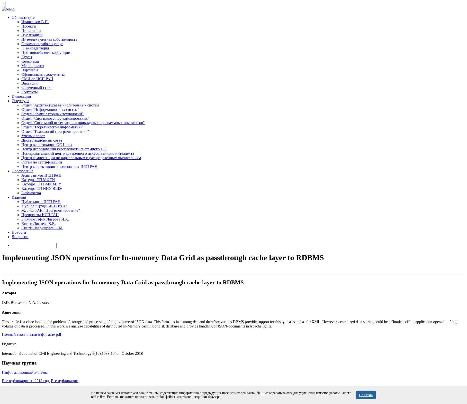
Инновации (31, 31)
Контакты (29, 92)
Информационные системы (25, 372)
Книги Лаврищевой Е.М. (42, 228)
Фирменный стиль (36, 88)
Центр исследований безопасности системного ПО (64, 149)
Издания (19, 197)
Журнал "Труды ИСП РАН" (44, 206)
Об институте (23, 17)
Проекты (28, 26)
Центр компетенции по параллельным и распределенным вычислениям (81, 158)
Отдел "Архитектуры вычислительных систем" (60, 105)
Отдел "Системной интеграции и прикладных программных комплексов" (83, 123)
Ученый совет (33, 136)
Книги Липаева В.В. (38, 223)
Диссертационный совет (41, 140)
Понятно (366, 395)
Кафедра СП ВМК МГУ (41, 184)
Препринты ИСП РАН (40, 215)
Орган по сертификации (41, 162)
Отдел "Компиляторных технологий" (52, 114)
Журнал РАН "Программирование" (50, 210)
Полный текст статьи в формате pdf (31, 334)
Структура (20, 101)
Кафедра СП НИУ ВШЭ (41, 188)
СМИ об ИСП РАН (37, 79)
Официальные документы (43, 74)
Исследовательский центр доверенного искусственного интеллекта (77, 153)
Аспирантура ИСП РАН (41, 175)
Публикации (32, 35)
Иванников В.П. (35, 22)
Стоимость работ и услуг (42, 44)
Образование (22, 171)
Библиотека (31, 193)
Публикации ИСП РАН (41, 202)
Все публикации (64, 381)
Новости (19, 232)
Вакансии (29, 83)
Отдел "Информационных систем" (50, 109)
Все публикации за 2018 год (26, 381)
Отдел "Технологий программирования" (55, 131)
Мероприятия (32, 66)
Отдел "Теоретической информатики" (52, 127)
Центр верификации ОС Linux (46, 145)
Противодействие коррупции (45, 52)
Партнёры (29, 70)
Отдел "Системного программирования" (55, 118)
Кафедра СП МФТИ (38, 180)
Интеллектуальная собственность (49, 39)
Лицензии (20, 237)
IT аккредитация (35, 48)
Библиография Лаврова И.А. (45, 219)
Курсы (26, 57)
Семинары (30, 61)
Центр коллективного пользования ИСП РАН (59, 166)
